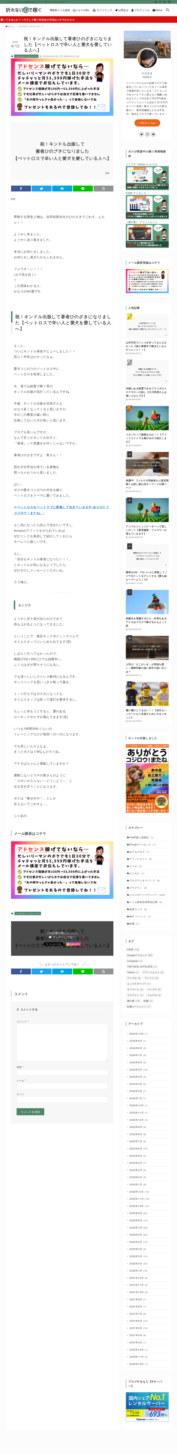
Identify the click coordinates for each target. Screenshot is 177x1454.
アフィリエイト (140, 858)
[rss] (164, 2)
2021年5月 (138, 1328)
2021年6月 (138, 1320)
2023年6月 (138, 1148)
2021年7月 (137, 1313)
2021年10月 (138, 1292)
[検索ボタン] (167, 10)
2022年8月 (138, 1220)
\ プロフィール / (147, 123)
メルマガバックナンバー (26, 56)
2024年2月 (137, 1091)
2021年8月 (137, 1306)
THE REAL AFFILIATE (142, 966)
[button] (21, 188)
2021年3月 (137, 1342)
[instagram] (160, 2)
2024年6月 (137, 1062)
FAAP (133, 949)
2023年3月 (137, 1170)
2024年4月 (137, 1076)
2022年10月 (139, 1206)
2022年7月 (138, 1227)
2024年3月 (137, 1084)
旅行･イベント (140, 916)
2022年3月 (138, 1256)
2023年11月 (138, 1112)
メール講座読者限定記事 (145, 902)
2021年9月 (137, 1299)
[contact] (169, 2)
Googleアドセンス (142, 844)
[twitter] (155, 2)
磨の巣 (133, 1000)
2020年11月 (138, 1356)
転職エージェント (138, 1006)
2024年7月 (137, 1055)
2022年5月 (138, 1242)
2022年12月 (139, 1191)
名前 (20, 1067)
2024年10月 (138, 1033)
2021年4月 (137, 1335)
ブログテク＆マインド (144, 880)
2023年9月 (137, 1127)
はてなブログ (139, 851)
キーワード (135, 989)
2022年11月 (139, 1198)
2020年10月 (138, 1364)
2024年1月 (137, 1098)
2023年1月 (137, 1184)
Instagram (134, 960)
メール (21, 1080)
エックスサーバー (138, 983)
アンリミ (151, 978)
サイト (20, 1094)
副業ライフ (138, 909)
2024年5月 (138, 1069)
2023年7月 (137, 1141)
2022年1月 (138, 1270)
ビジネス (136, 873)
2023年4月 (137, 1162)
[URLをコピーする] (103, 188)
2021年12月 (138, 1277)
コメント (23, 1021)
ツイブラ (154, 989)
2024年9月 (137, 1040)
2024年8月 (137, 1048)
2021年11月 (138, 1285)
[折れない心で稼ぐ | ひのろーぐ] (24, 10)
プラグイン (138, 887)
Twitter (133, 972)
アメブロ (134, 978)
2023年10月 (138, 1119)
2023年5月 (137, 1155)
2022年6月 (138, 1234)
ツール (135, 866)
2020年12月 (138, 1349)
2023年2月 (137, 1177)
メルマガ (154, 995)
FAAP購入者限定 (141, 837)
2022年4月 (137, 1249)
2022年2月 (138, 1263)
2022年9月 (138, 1213)
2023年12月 (138, 1105)
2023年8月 (137, 1134)
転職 (134, 923)
